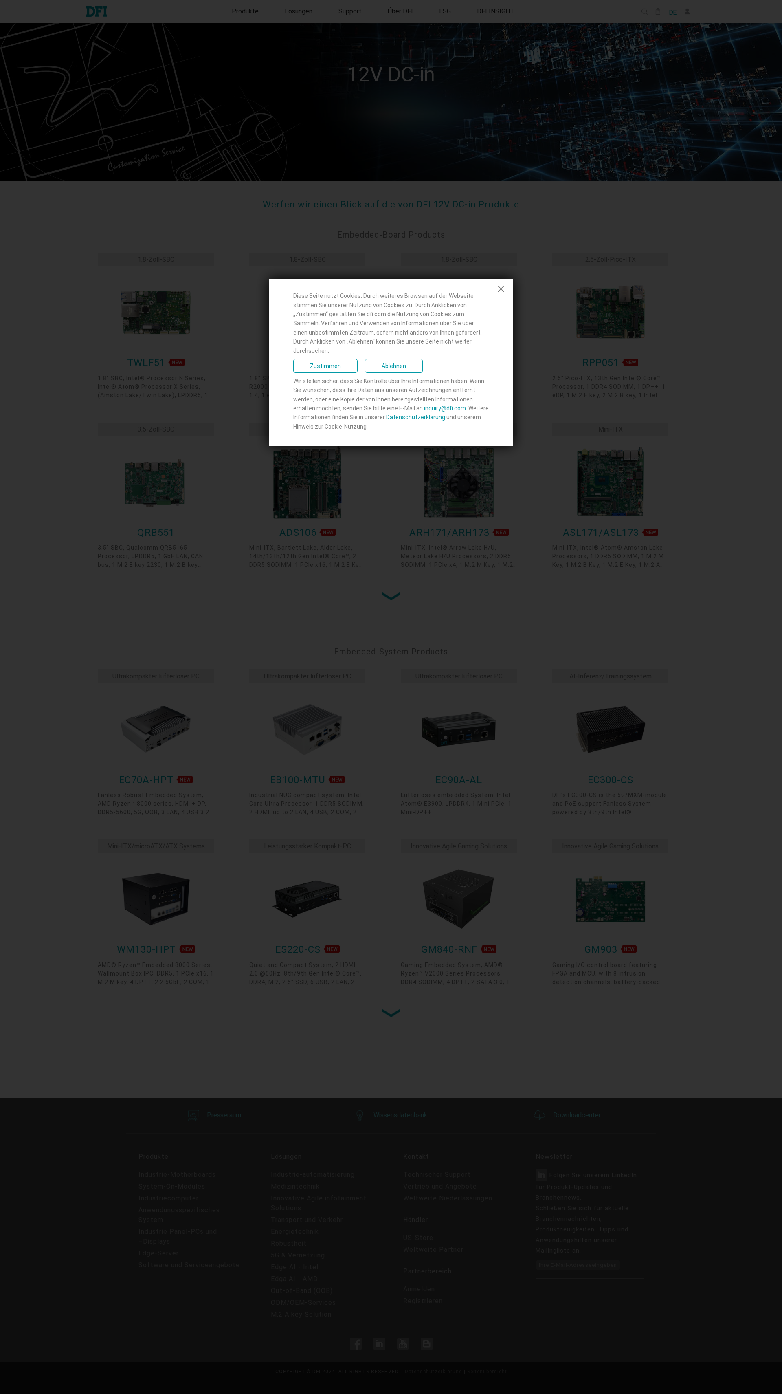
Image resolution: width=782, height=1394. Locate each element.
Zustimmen (325, 366)
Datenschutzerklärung (415, 417)
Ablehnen (394, 366)
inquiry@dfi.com (445, 408)
